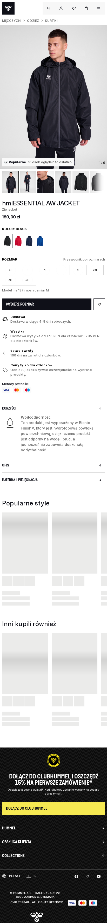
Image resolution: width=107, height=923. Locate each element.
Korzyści (9, 408)
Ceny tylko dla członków (31, 365)
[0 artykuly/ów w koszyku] (86, 8)
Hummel (9, 828)
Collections (13, 855)
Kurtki (51, 21)
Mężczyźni (11, 21)
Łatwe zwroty (21, 351)
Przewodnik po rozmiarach (84, 259)
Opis (5, 465)
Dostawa (17, 317)
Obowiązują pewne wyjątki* (26, 789)
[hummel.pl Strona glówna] (8, 8)
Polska (14, 876)
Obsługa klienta (16, 842)
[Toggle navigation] (49, 8)
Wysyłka (17, 331)
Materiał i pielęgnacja (19, 480)
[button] (61, 8)
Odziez (33, 21)
